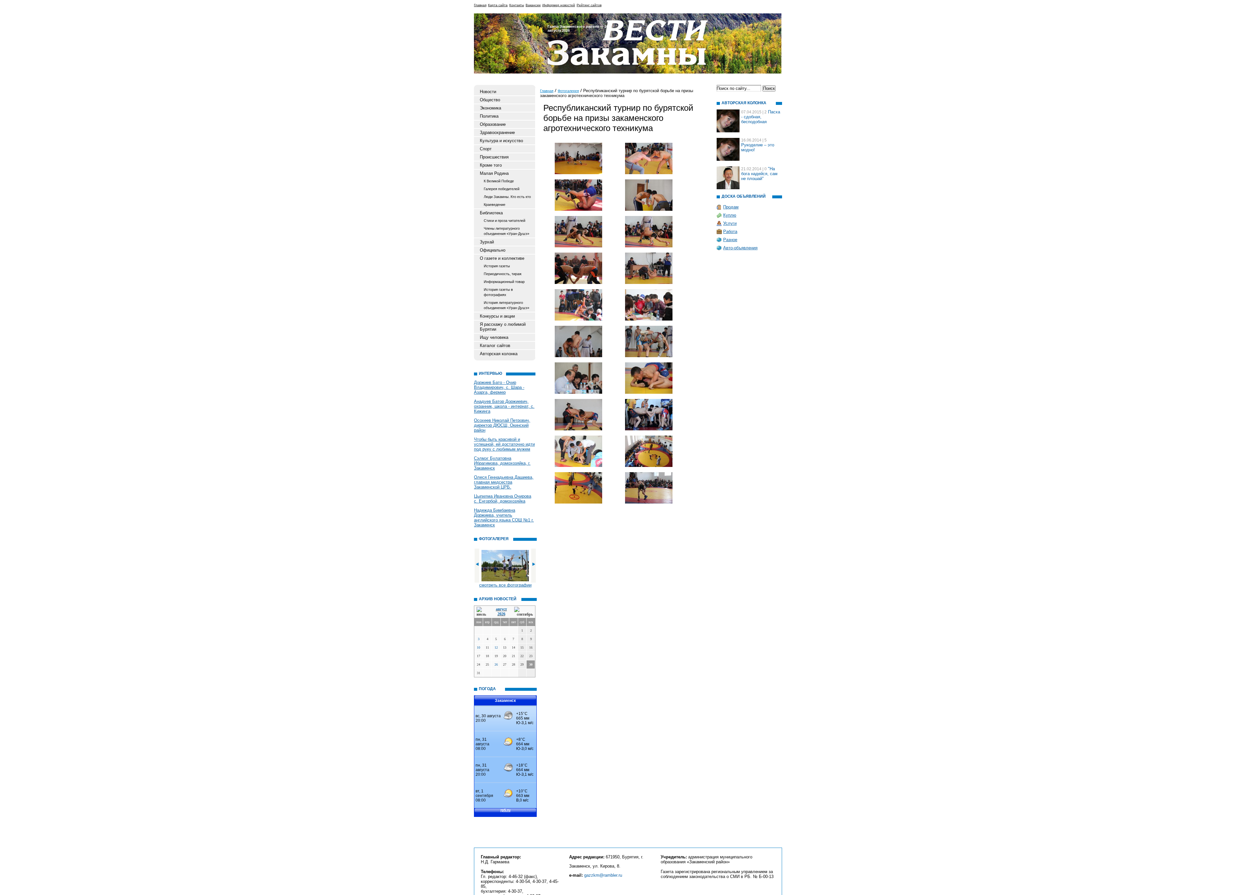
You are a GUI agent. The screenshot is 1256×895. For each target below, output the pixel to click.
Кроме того (491, 165)
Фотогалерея (568, 91)
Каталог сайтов (495, 345)
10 (478, 647)
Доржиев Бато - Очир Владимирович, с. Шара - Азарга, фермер (499, 387)
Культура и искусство (501, 140)
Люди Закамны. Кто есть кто (507, 197)
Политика (489, 116)
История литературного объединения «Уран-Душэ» (506, 305)
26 (496, 664)
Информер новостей (558, 5)
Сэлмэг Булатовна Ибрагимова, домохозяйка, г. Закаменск (502, 463)
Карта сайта (498, 5)
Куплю (729, 215)
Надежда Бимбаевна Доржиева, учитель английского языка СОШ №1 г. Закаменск (504, 517)
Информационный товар (504, 282)
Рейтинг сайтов (589, 5)
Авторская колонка (498, 353)
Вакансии (533, 5)
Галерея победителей (501, 189)
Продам (731, 207)
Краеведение (494, 205)
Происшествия (494, 157)
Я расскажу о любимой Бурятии (503, 327)
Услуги (730, 223)
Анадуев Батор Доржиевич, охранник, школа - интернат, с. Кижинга (504, 406)
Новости (488, 91)
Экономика (490, 108)
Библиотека (491, 212)
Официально (492, 250)
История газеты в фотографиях (498, 292)
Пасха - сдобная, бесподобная (760, 116)
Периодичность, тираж (502, 274)
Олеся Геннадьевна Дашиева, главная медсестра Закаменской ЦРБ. (503, 482)
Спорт (486, 148)
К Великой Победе (499, 181)
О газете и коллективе (502, 258)
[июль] (482, 612)
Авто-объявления (740, 247)
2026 (501, 614)
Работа (730, 231)
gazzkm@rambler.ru (603, 875)
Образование (493, 124)
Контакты (516, 5)
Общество (490, 99)
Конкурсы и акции (497, 316)
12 (496, 647)
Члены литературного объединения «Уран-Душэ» (506, 231)
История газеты (497, 266)
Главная (480, 5)
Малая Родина (494, 173)
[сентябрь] (523, 612)
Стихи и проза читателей (504, 221)
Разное (730, 239)
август (501, 609)
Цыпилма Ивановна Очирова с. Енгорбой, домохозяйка (502, 499)
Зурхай (487, 242)
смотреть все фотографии (505, 585)
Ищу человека (494, 337)
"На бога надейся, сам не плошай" (759, 173)
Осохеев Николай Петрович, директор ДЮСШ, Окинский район (502, 425)
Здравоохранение (497, 132)
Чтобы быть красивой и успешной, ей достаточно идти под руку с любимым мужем (504, 444)
